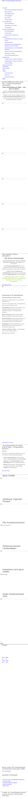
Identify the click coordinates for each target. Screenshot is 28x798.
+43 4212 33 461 (9, 653)
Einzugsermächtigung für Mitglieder (10, 782)
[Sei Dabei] (14, 229)
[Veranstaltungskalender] (14, 153)
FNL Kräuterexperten (6, 771)
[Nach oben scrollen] (0, 797)
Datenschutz (10, 794)
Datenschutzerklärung (7, 784)
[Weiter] (1, 641)
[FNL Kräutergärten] (14, 179)
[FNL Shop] (14, 204)
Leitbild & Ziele (6, 785)
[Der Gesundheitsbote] (14, 103)
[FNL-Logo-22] (13, 0)
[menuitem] (14, 13)
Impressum (5, 794)
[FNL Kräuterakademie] (14, 128)
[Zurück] (0, 641)
